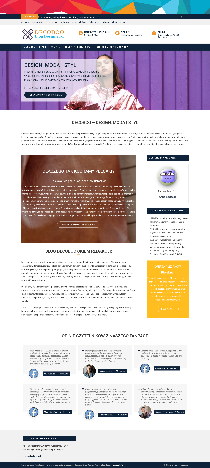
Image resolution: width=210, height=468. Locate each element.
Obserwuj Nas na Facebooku (177, 465)
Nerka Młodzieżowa (68, 22)
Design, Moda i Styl (50, 65)
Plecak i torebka (118, 22)
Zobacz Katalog (119, 465)
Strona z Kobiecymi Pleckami (79, 224)
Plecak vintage (52, 22)
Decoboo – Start (35, 47)
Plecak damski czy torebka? (45, 95)
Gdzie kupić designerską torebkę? (48, 88)
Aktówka (82, 22)
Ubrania (106, 22)
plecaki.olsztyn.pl (33, 456)
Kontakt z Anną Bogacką (111, 47)
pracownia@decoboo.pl (131, 35)
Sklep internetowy (77, 47)
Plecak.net (167, 309)
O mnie (55, 47)
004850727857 (91, 35)
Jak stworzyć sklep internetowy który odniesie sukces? (68, 14)
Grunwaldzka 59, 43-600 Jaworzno (168, 36)
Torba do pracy (94, 22)
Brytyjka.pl (154, 254)
